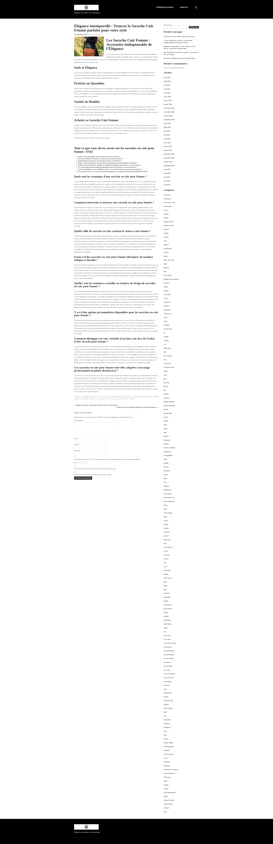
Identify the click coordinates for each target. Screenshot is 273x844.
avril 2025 (167, 139)
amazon (166, 229)
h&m (165, 432)
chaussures (167, 313)
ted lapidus (167, 720)
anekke (166, 233)
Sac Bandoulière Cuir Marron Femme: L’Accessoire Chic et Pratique (181, 53)
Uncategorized (169, 746)
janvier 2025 (168, 150)
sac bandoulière (169, 654)
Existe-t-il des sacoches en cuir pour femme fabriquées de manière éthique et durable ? (107, 163)
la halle (166, 463)
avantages (85, 396)
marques (167, 532)
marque (166, 528)
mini (165, 543)
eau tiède (122, 396)
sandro (166, 697)
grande (166, 421)
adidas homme (169, 225)
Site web (77, 450)
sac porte (167, 670)
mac (165, 509)
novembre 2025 (169, 112)
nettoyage (143, 396)
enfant (166, 371)
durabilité (115, 396)
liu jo (165, 482)
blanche (166, 267)
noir (165, 562)
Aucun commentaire (96, 34)
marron (166, 536)
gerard (166, 409)
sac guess (167, 662)
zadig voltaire (168, 804)
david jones (167, 348)
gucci (165, 425)
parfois (166, 574)
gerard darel (168, 413)
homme (166, 444)
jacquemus (167, 451)
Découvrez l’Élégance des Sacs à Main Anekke (179, 58)
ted (165, 716)
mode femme (168, 547)
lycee (165, 505)
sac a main (167, 639)
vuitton (166, 789)
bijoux (166, 256)
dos (165, 359)
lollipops (166, 486)
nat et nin (167, 555)
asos (165, 241)
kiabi (165, 459)
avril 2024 (167, 185)
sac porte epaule (169, 674)
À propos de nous (164, 7)
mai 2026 (167, 89)
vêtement (167, 762)
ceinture (166, 306)
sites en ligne (168, 708)
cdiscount (167, 302)
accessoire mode (169, 202)
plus (165, 589)
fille (165, 390)
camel (166, 298)
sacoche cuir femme (89, 399)
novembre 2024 (169, 158)
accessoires (168, 206)
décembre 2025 (169, 108)
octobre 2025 (168, 116)
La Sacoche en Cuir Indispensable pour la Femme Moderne (137, 407)
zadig (165, 796)
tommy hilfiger (168, 743)
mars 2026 (167, 96)
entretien (136, 396)
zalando (166, 808)
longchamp (167, 490)
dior (165, 352)
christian (166, 325)
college (166, 336)
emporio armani (169, 367)
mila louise (167, 539)
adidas (166, 218)
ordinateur (167, 570)
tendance (167, 723)
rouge (166, 628)
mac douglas (168, 513)
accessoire (167, 199)
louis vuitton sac (169, 497)
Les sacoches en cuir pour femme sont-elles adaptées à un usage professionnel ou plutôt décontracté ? (113, 171)
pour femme (168, 605)
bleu (165, 271)
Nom (76, 438)
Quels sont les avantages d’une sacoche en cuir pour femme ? (99, 156)
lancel (166, 474)
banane (166, 245)
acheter (166, 214)
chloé (165, 321)
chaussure (167, 310)
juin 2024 (167, 177)
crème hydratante (105, 396)
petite (165, 585)
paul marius (168, 578)
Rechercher (168, 25)
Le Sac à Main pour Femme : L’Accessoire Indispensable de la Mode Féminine (178, 41)
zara (165, 812)
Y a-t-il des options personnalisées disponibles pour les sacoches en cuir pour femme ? (107, 167)
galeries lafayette (169, 405)
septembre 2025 (169, 119)
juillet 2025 (167, 127)
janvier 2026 (168, 104)
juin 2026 (167, 85)
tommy (166, 739)
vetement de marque (171, 769)
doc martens (168, 356)
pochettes (167, 597)
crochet (166, 340)
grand (166, 417)
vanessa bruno (169, 754)
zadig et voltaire (169, 800)
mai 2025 (167, 135)
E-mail (76, 444)
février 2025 (168, 146)
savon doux (117, 399)
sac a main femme (170, 643)
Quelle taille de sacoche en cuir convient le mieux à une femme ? (100, 161)
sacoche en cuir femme (105, 399)
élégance (129, 396)
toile (165, 735)
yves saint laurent (170, 792)
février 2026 (168, 100)
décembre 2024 (169, 154)
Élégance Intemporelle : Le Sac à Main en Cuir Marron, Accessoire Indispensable (179, 47)
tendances (167, 727)
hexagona (167, 440)
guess (166, 428)
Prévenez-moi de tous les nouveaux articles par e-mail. (92, 474)
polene (166, 601)
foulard (166, 394)
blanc (165, 264)
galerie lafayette (169, 402)
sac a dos (167, 635)
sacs (165, 689)
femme (166, 386)
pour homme (168, 608)
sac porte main (169, 677)
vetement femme (169, 773)
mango (166, 524)
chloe (165, 317)
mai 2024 (167, 181)
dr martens (167, 363)
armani (166, 237)
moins (166, 551)
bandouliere (168, 248)
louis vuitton (168, 494)
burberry (166, 283)
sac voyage (167, 681)
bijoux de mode (169, 260)
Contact (184, 7)
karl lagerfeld (168, 455)
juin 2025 (167, 131)
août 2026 (167, 77)
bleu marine (168, 275)
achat (165, 210)
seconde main (168, 700)
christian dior (168, 329)
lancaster (167, 471)
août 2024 (167, 169)
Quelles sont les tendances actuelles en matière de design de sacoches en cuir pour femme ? (109, 165)
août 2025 (167, 123)
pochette (167, 593)
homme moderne (169, 448)
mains (166, 520)
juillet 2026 (167, 81)
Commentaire (79, 420)
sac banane (168, 647)
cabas (166, 287)
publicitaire (167, 620)
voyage (166, 785)
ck (164, 333)
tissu (165, 731)
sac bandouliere (169, 651)
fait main (166, 382)
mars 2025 (167, 142)
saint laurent (168, 693)
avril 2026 (167, 93)
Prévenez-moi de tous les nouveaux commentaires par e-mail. (95, 469)
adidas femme (168, 222)
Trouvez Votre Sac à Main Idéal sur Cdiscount (179, 36)
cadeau (166, 290)
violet (165, 781)
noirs (165, 566)
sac (165, 631)
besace (166, 252)
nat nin (166, 559)
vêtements (167, 777)
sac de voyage (169, 658)
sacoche (166, 685)
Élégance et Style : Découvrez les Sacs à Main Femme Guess (96, 405)
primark (166, 616)
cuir (165, 344)
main (165, 517)
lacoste (166, 467)
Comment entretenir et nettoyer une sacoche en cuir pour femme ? (100, 159)
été (165, 379)
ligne (165, 478)
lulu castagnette (169, 501)
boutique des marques (171, 279)
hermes (166, 436)
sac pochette (168, 666)
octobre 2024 (168, 162)
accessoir (167, 195)
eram (165, 375)
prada (166, 612)
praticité (150, 396)
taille (165, 712)
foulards (166, 398)
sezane (166, 704)
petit (165, 582)
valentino (167, 750)
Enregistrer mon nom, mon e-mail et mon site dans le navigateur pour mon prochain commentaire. (107, 459)
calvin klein (167, 294)
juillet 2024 (167, 173)
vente (165, 758)
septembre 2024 (169, 165)
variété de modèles (128, 399)
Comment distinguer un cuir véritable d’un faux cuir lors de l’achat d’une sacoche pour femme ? (110, 169)
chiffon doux (94, 396)
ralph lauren (168, 624)
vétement (167, 766)
